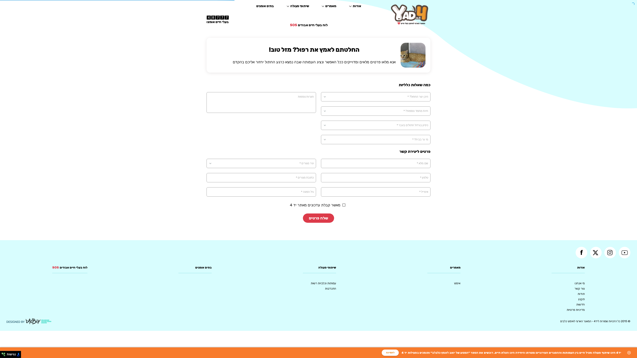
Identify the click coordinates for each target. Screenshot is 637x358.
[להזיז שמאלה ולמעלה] (2, 354)
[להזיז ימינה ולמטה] (4, 355)
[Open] (324, 96)
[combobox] (378, 97)
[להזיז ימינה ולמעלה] (4, 354)
